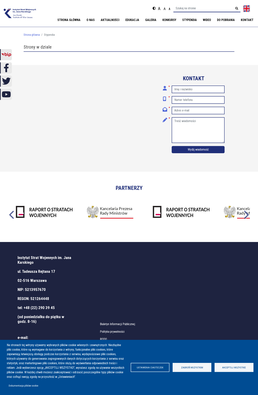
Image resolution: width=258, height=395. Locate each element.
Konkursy (169, 20)
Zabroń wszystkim (192, 367)
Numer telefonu (166, 97)
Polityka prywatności (112, 331)
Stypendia (189, 20)
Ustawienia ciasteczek (150, 367)
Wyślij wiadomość (198, 149)
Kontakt (247, 20)
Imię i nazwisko (166, 87)
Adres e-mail (166, 108)
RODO (103, 339)
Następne (246, 214)
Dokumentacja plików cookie (23, 385)
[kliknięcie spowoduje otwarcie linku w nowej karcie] (44, 214)
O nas (91, 20)
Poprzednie (12, 214)
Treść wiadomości (166, 118)
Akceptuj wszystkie (234, 367)
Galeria (150, 20)
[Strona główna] (20, 13)
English (246, 8)
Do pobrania (226, 20)
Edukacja (132, 20)
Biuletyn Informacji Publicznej (117, 324)
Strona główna (68, 20)
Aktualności (110, 20)
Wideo (207, 20)
